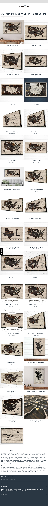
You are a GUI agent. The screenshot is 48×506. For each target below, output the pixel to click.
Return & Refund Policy (31, 489)
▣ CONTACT (4, 486)
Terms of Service (11, 490)
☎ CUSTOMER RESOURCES (8, 480)
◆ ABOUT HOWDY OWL (7, 483)
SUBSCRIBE (4, 494)
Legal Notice (22, 490)
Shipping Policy (18, 489)
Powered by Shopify (24, 504)
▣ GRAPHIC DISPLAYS (7, 476)
